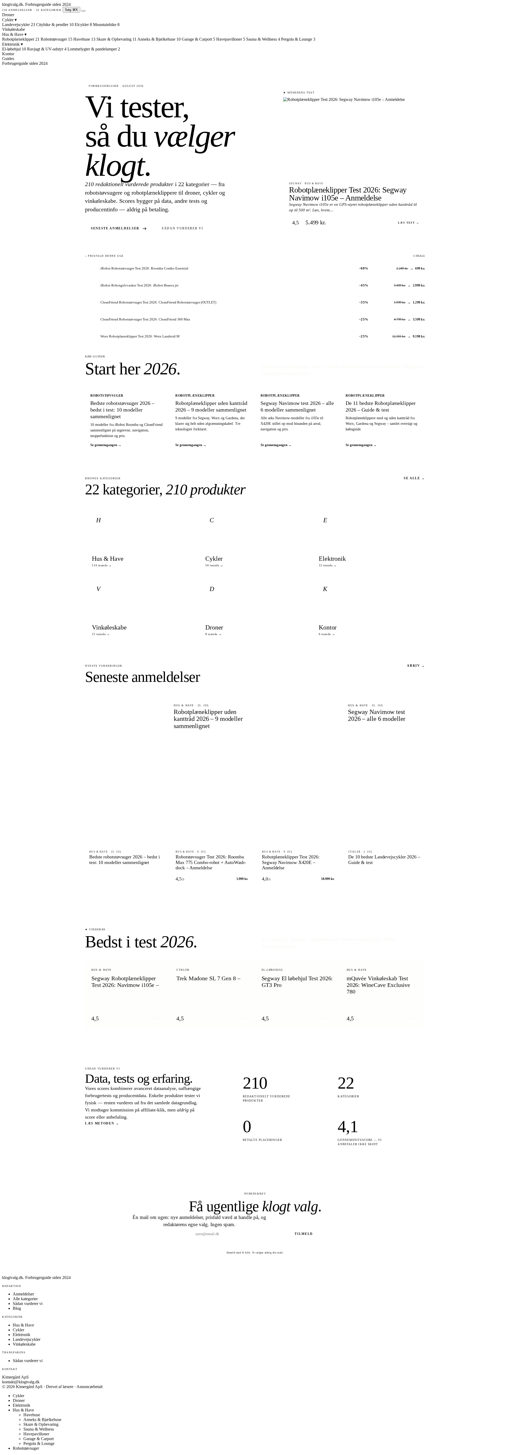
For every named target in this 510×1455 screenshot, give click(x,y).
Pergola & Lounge (38, 1443)
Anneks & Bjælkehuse (42, 1419)
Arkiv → (416, 665)
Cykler (9, 20)
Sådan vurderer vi (182, 228)
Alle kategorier (25, 1298)
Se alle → (414, 478)
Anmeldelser (23, 1294)
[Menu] (83, 11)
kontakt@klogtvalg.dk (21, 1382)
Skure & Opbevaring (40, 1424)
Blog (17, 1308)
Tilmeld (304, 1234)
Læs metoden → (102, 1123)
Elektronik (12, 44)
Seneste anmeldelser (115, 228)
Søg (71, 10)
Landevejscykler (26, 1339)
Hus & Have (14, 34)
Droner (8, 14)
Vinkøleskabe (13, 29)
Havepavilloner (36, 1434)
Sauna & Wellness (38, 1429)
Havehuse (31, 1415)
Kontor (8, 54)
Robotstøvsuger (26, 1448)
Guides (8, 58)
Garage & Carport (38, 1438)
